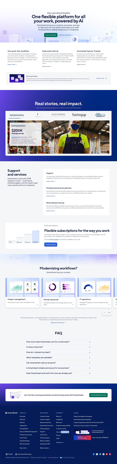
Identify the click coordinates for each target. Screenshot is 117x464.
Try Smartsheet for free (98, 395)
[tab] (17, 115)
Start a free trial (51, 35)
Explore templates (65, 35)
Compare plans (51, 244)
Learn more (11, 64)
